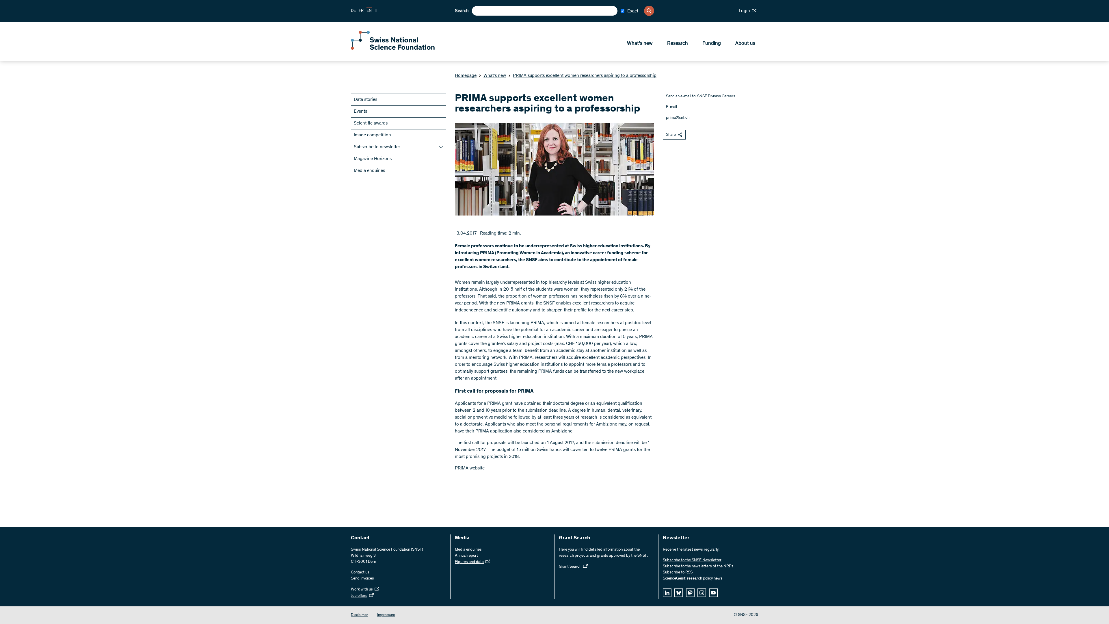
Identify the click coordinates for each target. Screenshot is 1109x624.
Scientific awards (371, 123)
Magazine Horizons (373, 159)
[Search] (649, 11)
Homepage (466, 75)
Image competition (372, 135)
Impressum (386, 615)
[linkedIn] (667, 592)
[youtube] (713, 592)
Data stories (365, 99)
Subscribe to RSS (678, 573)
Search (462, 11)
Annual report (466, 556)
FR (361, 11)
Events (360, 111)
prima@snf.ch (677, 118)
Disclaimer (359, 615)
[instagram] (701, 592)
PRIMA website (470, 468)
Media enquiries (369, 170)
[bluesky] (678, 592)
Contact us (360, 573)
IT (376, 11)
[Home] (393, 48)
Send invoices (362, 579)
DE (353, 11)
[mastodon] (690, 592)
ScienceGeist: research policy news (693, 579)
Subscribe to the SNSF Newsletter (692, 560)
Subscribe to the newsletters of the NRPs (698, 566)
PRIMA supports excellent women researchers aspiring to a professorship (584, 75)
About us (745, 43)
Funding (711, 43)
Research (677, 43)
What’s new (640, 43)
